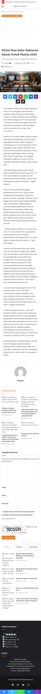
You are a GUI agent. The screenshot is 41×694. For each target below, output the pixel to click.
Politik (20, 16)
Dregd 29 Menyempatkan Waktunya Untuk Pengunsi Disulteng (25, 556)
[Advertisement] (20, 33)
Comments (33, 547)
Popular (6, 547)
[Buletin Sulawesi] (20, 6)
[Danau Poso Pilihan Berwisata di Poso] (8, 591)
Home (5, 11)
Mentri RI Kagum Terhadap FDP (26, 578)
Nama (4, 487)
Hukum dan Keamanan (16, 11)
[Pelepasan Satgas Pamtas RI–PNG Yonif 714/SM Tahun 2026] (11, 401)
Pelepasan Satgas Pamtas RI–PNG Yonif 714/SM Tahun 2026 (9, 410)
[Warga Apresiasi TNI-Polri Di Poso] (30, 427)
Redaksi (6, 63)
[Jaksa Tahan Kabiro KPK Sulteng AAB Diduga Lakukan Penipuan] (8, 603)
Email (4, 495)
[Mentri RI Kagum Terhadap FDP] (8, 581)
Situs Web (5, 503)
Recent (19, 547)
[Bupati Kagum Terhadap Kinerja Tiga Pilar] (8, 572)
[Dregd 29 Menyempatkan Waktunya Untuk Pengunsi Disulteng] (8, 559)
